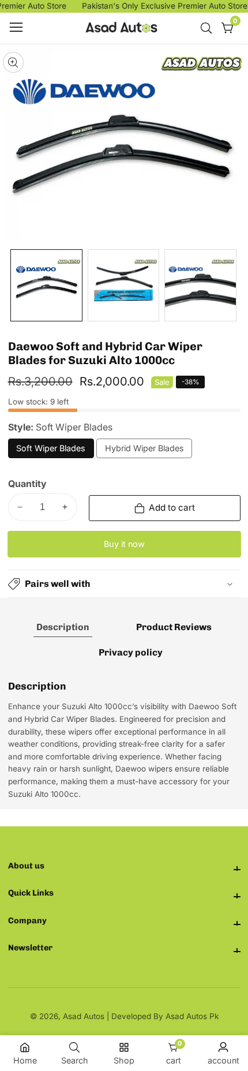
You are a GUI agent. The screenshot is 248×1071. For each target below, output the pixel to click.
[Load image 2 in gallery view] (124, 285)
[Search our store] (209, 28)
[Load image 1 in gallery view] (46, 285)
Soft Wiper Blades (50, 450)
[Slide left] (16, 285)
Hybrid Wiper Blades (144, 450)
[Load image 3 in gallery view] (200, 285)
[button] (124, 583)
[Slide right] (233, 285)
